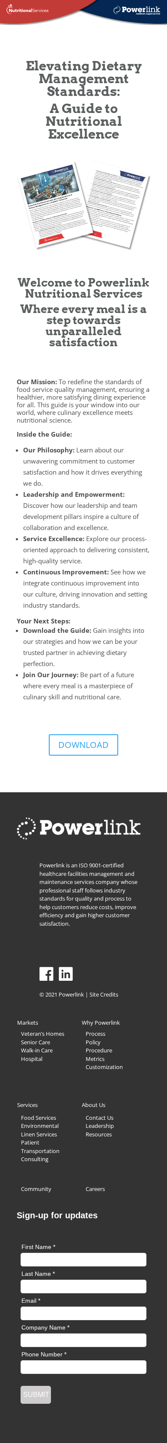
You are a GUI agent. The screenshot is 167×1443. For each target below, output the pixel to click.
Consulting (34, 1159)
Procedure (99, 1050)
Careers (95, 1189)
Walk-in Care (37, 1050)
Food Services (38, 1117)
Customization (104, 1067)
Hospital (31, 1059)
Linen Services (39, 1134)
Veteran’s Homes (42, 1033)
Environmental (40, 1126)
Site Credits (103, 994)
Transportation (40, 1151)
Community (36, 1189)
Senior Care (35, 1042)
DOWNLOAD (83, 744)
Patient (30, 1142)
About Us (93, 1105)
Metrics (95, 1059)
